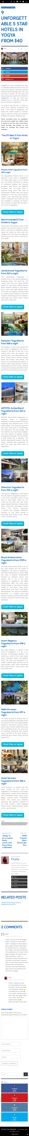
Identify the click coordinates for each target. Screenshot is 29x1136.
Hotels (4, 7)
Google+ (16, 873)
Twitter (15, 877)
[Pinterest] (20, 1)
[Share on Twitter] (21, 49)
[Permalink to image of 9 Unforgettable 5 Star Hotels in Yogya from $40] (14, 58)
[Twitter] (23, 1)
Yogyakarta (11, 7)
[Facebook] (11, 1)
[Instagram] (17, 1)
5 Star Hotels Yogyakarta (7, 822)
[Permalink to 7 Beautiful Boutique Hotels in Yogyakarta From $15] (14, 912)
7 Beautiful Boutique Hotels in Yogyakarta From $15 (11, 903)
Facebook (16, 880)
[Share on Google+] (24, 49)
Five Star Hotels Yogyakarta (8, 824)
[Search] (3, 1)
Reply (20, 936)
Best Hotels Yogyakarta (21, 822)
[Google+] (14, 1)
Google (15, 883)
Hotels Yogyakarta (21, 824)
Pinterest (16, 886)
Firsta (10, 977)
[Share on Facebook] (19, 49)
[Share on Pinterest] (27, 49)
